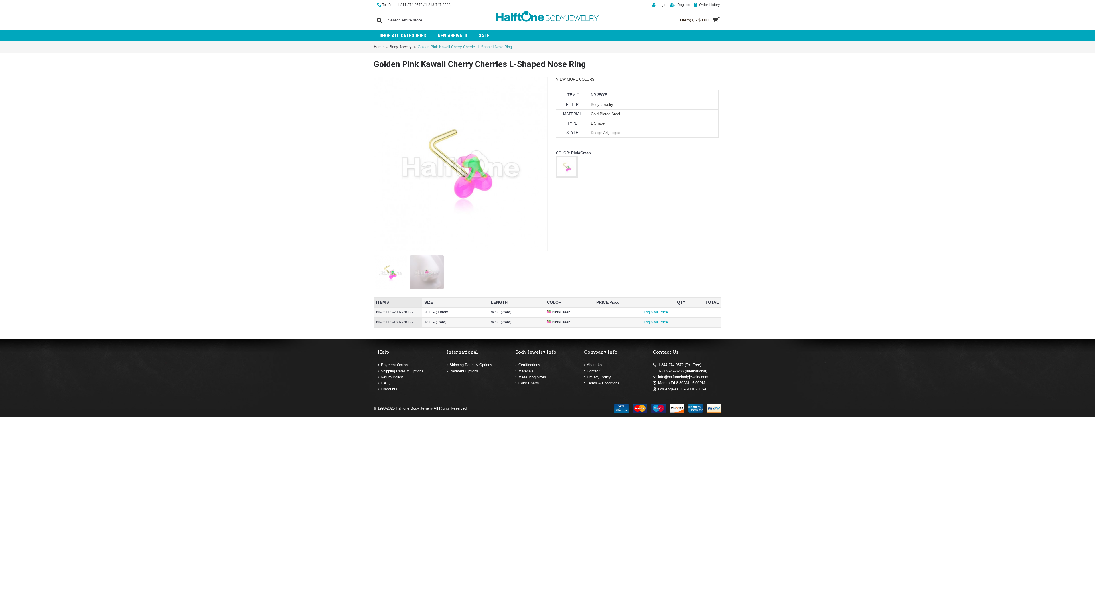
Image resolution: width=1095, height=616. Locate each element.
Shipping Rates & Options (402, 371)
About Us (594, 365)
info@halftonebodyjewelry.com (683, 377)
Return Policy (392, 377)
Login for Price (656, 312)
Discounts (389, 389)
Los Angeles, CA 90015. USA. (683, 389)
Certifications (529, 365)
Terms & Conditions (603, 383)
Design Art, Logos (605, 133)
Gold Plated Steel (605, 114)
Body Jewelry (602, 104)
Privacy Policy (599, 377)
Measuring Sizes (532, 377)
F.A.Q (385, 383)
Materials (526, 371)
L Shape (598, 123)
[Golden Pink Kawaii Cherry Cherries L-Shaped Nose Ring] (461, 164)
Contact (593, 371)
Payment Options (395, 365)
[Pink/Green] (566, 176)
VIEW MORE (575, 79)
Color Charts (528, 383)
